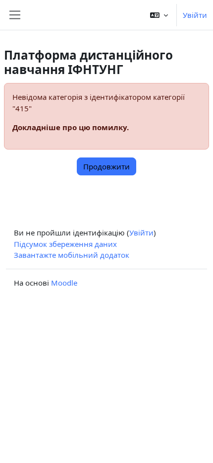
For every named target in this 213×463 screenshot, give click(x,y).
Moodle (64, 283)
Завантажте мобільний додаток (71, 255)
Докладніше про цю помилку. (70, 127)
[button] (159, 15)
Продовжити (106, 166)
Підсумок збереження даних (65, 244)
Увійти (195, 15)
